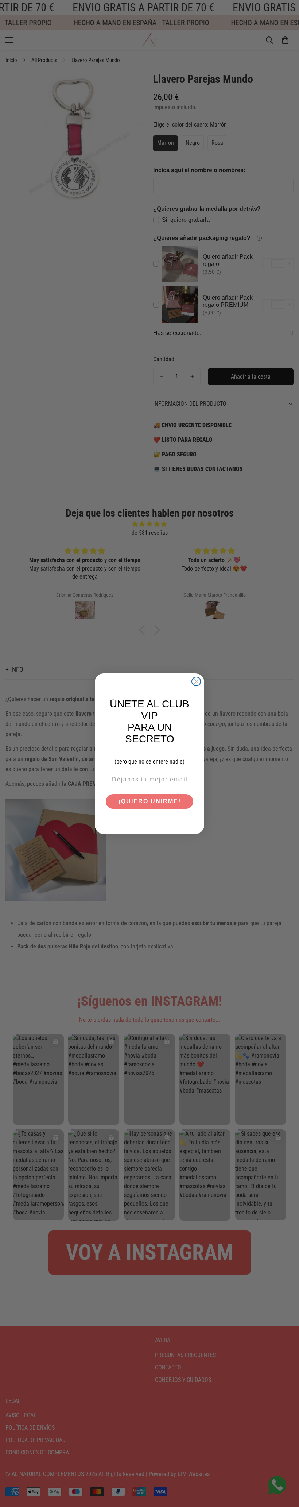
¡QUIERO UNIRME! (150, 801)
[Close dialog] (196, 681)
